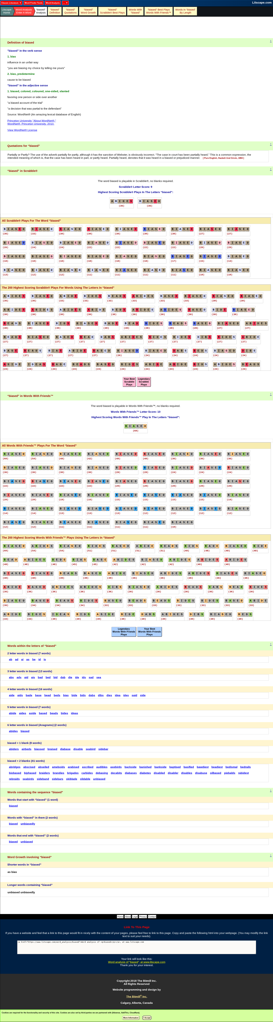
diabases (131, 772)
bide (74, 695)
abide (12, 713)
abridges (14, 767)
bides (64, 713)
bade (29, 695)
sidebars (57, 778)
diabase (65, 749)
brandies (58, 772)
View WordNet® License (22, 130)
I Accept (146, 1018)
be (34, 659)
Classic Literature (9, 3)
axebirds (116, 767)
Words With (135, 11)
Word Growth (88, 11)
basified (189, 767)
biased (25, 731)
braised (52, 749)
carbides (87, 772)
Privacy (143, 916)
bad (40, 677)
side (143, 695)
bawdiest (203, 767)
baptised (175, 767)
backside (130, 767)
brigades (73, 772)
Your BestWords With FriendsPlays (149, 632)
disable (78, 749)
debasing (102, 772)
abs (11, 677)
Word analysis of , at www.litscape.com (136, 962)
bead (47, 695)
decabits (116, 772)
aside (32, 713)
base (38, 695)
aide (12, 695)
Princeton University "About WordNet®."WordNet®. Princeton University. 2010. (31, 122)
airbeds (26, 749)
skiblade (71, 778)
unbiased (99, 778)
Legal (135, 916)
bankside (160, 767)
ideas (74, 713)
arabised (73, 767)
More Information (130, 1018)
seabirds (28, 778)
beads (54, 713)
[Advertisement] (136, 27)
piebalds (229, 772)
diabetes (145, 772)
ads (19, 677)
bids (83, 695)
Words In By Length (185, 11)
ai (22, 659)
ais (33, 677)
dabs (92, 695)
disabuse (201, 772)
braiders (44, 772)
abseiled (43, 767)
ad (16, 659)
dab (62, 677)
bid (55, 677)
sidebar (103, 749)
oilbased (215, 772)
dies (109, 695)
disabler (173, 772)
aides (22, 713)
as (27, 659)
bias (66, 695)
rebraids (14, 778)
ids (84, 677)
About (128, 916)
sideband (43, 778)
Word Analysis (53, 3)
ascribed (87, 767)
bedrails (245, 767)
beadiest (217, 767)
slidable (85, 778)
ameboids (58, 767)
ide (77, 677)
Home (120, 916)
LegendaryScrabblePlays (144, 382)
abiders (14, 749)
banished (145, 767)
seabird (91, 749)
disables (186, 772)
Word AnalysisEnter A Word (24, 11)
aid (26, 677)
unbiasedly (28, 823)
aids (20, 695)
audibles (101, 767)
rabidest (243, 772)
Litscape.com (262, 2)
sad (91, 677)
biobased (15, 772)
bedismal (231, 767)
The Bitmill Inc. (136, 996)
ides (126, 695)
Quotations (70, 11)
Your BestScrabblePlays (129, 382)
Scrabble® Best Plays (112, 11)
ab (10, 659)
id (39, 659)
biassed (39, 749)
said (134, 695)
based (43, 713)
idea (117, 695)
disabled (159, 772)
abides (13, 731)
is (45, 659)
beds (57, 695)
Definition (54, 11)
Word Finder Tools (34, 3)
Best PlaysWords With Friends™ (158, 11)
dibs (101, 695)
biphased (30, 772)
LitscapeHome (6, 11)
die (70, 677)
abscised (29, 767)
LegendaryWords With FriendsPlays (123, 632)
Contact (152, 916)
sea (98, 677)
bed (48, 677)
